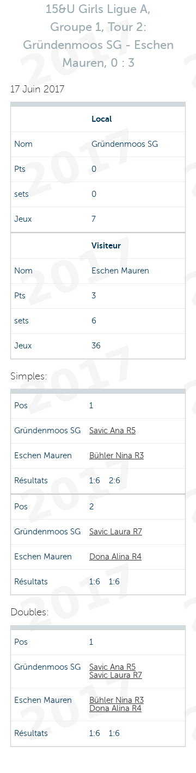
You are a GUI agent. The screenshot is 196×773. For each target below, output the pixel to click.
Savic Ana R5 (112, 430)
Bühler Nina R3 (116, 455)
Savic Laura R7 (115, 531)
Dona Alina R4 (115, 556)
